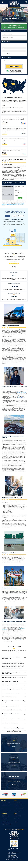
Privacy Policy (20, 859)
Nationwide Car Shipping (18, 802)
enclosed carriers (20, 397)
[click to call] (26, 2)
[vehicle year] (14, 45)
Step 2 (14, 216)
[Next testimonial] (25, 252)
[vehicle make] (14, 48)
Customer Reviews (4, 809)
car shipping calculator (17, 639)
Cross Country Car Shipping (19, 809)
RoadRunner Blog (4, 811)
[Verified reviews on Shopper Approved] (14, 843)
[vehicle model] (14, 51)
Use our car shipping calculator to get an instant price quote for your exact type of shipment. (13, 204)
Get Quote (20, 198)
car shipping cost (17, 501)
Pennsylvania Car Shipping (6, 824)
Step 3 (21, 216)
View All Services (17, 811)
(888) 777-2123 (14, 838)
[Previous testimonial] (3, 252)
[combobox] (14, 34)
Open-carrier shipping (15, 395)
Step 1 (7, 216)
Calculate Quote (13, 66)
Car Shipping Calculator (5, 802)
